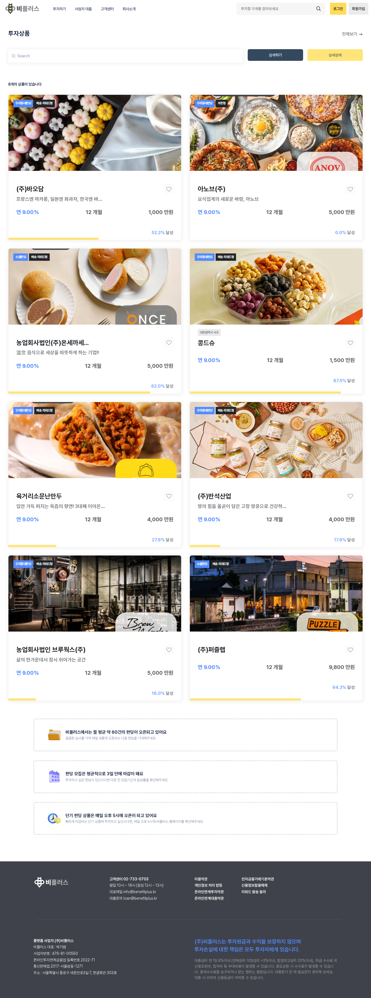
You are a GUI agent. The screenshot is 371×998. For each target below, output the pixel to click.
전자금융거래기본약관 (257, 879)
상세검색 (335, 55)
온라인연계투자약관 (209, 892)
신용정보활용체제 (254, 885)
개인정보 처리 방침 (208, 885)
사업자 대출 (83, 9)
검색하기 (275, 55)
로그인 (338, 9)
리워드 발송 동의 (253, 892)
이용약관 (200, 879)
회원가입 (358, 9)
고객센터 (107, 9)
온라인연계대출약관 (209, 898)
